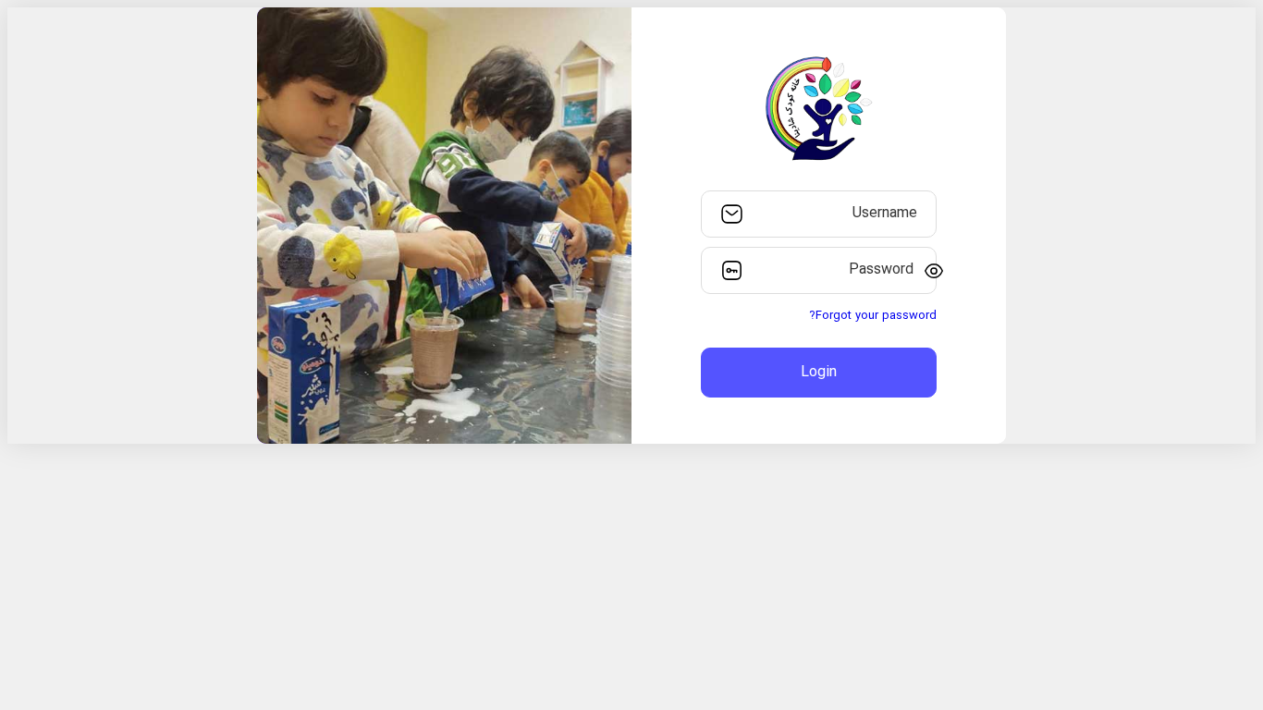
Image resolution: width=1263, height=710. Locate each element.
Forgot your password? (873, 316)
